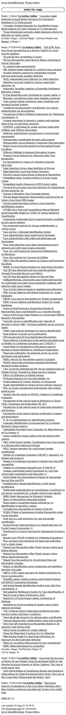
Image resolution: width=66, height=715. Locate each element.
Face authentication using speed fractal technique (29, 235)
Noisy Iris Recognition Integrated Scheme (24, 499)
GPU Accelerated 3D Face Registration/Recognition (29, 337)
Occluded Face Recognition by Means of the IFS (27, 509)
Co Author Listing (27, 16)
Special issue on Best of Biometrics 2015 (24, 595)
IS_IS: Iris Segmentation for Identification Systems (28, 420)
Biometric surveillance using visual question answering (31, 98)
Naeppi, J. (6, 41)
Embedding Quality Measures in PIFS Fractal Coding (30, 184)
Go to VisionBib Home (12, 3)
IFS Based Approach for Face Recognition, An (26, 378)
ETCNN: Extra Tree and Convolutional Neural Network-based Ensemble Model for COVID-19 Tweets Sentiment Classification (30, 213)
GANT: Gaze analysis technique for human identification (32, 331)
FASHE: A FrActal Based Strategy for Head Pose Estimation (33, 267)
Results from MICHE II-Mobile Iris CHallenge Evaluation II (33, 538)
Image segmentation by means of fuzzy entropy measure (32, 385)
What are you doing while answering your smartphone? (32, 643)
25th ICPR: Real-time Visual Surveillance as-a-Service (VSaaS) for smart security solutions (30, 50)
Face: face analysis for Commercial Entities (25, 257)
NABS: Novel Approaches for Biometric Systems (27, 496)
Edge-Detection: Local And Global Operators (26, 171)
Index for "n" (7, 698)
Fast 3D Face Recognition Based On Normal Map (28, 276)
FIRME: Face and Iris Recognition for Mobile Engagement (33, 299)
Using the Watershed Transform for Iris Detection (28, 633)
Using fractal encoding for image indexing (25, 630)
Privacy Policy (32, 3)
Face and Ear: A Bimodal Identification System (27, 232)
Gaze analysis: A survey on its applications (25, 334)
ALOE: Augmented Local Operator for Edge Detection (31, 79)
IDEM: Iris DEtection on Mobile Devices (23, 375)
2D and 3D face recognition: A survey (22, 57)
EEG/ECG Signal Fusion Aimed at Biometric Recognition (32, 175)
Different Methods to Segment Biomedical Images (29, 152)
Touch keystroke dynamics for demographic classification (32, 617)
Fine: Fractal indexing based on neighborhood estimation (32, 289)
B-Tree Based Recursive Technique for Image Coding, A (31, 95)
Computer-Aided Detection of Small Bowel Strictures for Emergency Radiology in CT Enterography (29, 19)
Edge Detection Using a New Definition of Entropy (29, 168)
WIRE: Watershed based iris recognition (23, 646)
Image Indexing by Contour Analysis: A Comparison (29, 382)
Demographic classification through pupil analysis (29, 140)
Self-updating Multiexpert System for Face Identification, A (33, 592)
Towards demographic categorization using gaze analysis (32, 620)
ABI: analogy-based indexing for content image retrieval (32, 69)
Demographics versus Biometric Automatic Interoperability (34, 143)
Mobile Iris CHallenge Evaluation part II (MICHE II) (29, 468)
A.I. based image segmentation (19, 66)
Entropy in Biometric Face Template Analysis (26, 194)
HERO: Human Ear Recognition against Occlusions (29, 359)
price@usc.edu (13, 709)
